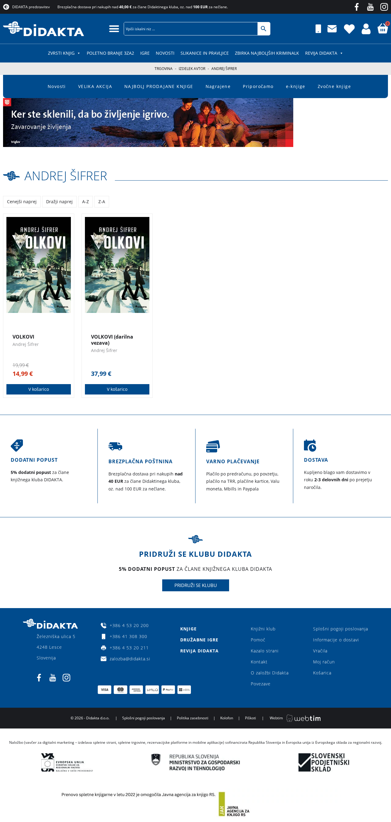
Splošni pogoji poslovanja (340, 629)
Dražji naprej (59, 201)
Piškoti (250, 718)
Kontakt (259, 662)
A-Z (85, 201)
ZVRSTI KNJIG (61, 53)
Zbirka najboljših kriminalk (267, 53)
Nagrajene (218, 86)
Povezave (261, 684)
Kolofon (226, 718)
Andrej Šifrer (65, 175)
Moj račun (324, 662)
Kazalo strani (265, 651)
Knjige (188, 629)
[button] (114, 28)
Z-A (101, 201)
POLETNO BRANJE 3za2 (110, 53)
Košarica (322, 673)
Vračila (320, 651)
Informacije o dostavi (336, 640)
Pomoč (258, 640)
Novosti (165, 53)
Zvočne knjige (334, 86)
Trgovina (164, 68)
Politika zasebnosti (192, 718)
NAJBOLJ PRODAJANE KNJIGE (158, 86)
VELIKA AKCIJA (95, 86)
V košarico (38, 389)
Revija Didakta (321, 53)
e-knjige (295, 86)
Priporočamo (258, 86)
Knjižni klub (263, 629)
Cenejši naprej (22, 201)
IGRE (145, 53)
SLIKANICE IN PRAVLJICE (205, 53)
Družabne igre (199, 640)
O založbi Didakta (270, 673)
